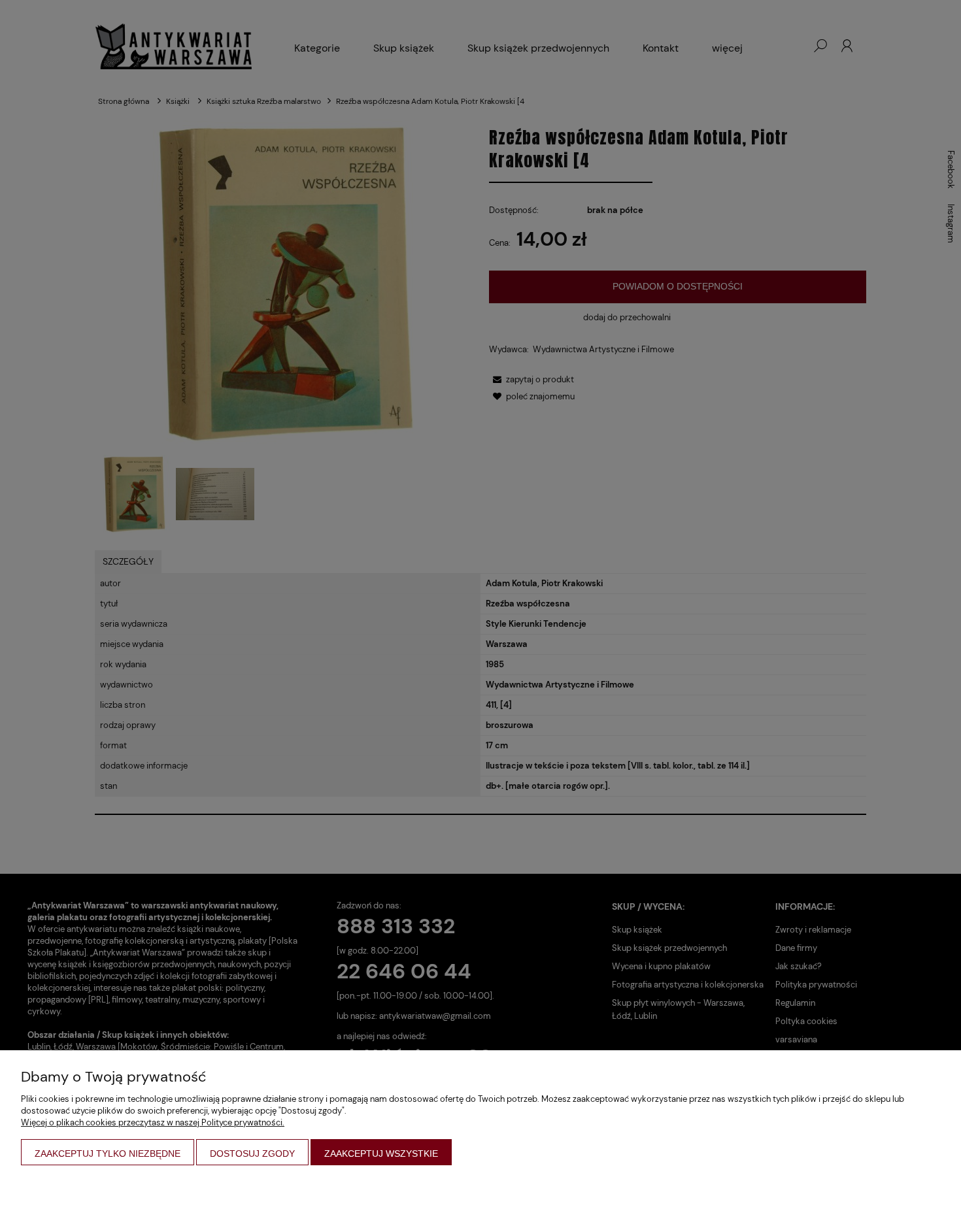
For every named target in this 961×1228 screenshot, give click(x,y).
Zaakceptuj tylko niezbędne (107, 1153)
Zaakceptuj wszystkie (381, 1153)
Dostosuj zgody (252, 1153)
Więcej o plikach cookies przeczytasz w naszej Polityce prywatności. (152, 1122)
